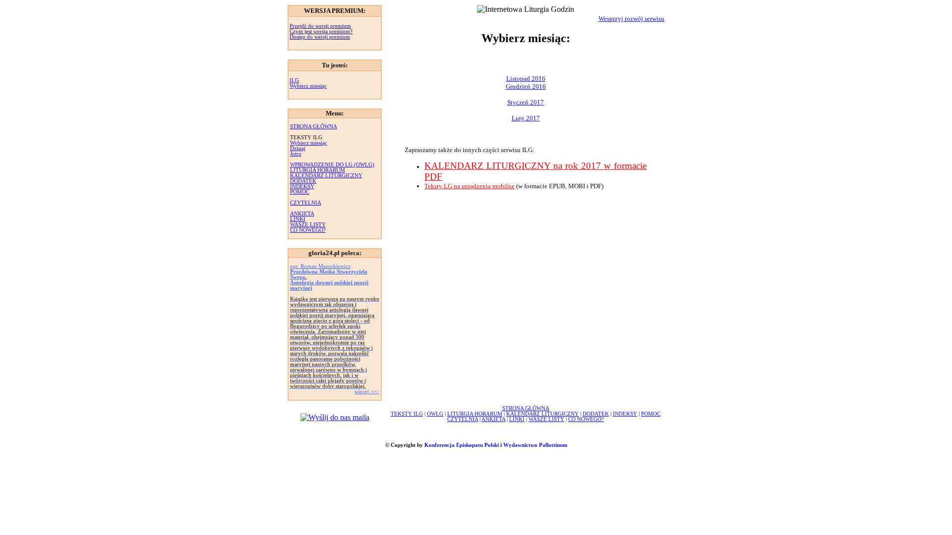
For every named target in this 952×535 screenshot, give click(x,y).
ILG (294, 80)
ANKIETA (302, 213)
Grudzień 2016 (526, 86)
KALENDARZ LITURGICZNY (326, 175)
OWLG (435, 414)
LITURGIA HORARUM (317, 170)
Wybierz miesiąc (308, 86)
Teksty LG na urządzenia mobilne (469, 186)
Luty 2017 (526, 118)
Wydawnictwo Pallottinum (535, 445)
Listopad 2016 (525, 78)
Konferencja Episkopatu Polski (461, 445)
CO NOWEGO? (308, 230)
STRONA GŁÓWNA (313, 126)
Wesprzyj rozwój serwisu (631, 18)
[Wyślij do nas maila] (334, 417)
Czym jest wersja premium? (321, 31)
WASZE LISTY (308, 224)
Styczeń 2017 (525, 102)
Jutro (295, 154)
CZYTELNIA (305, 203)
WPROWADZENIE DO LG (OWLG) (332, 164)
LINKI (297, 219)
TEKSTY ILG (407, 414)
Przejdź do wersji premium (320, 26)
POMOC (299, 192)
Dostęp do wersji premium (320, 37)
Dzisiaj (297, 148)
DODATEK (303, 181)
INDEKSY (302, 186)
